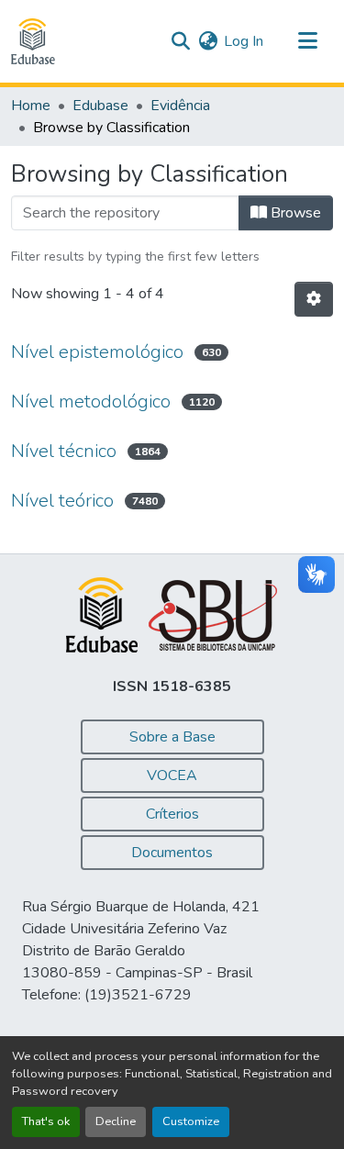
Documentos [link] (172, 852)
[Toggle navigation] (307, 41)
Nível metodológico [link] (91, 401)
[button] (33, 41)
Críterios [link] (172, 814)
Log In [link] (243, 41)
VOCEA (172, 775)
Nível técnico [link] (64, 451)
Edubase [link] (100, 105)
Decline (115, 1121)
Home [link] (30, 105)
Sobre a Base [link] (172, 737)
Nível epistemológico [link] (97, 352)
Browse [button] (294, 213)
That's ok (46, 1121)
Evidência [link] (180, 105)
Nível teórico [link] (62, 500)
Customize (190, 1121)
